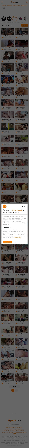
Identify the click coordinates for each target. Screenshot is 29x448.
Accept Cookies (7, 242)
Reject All (16, 242)
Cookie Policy (17, 237)
